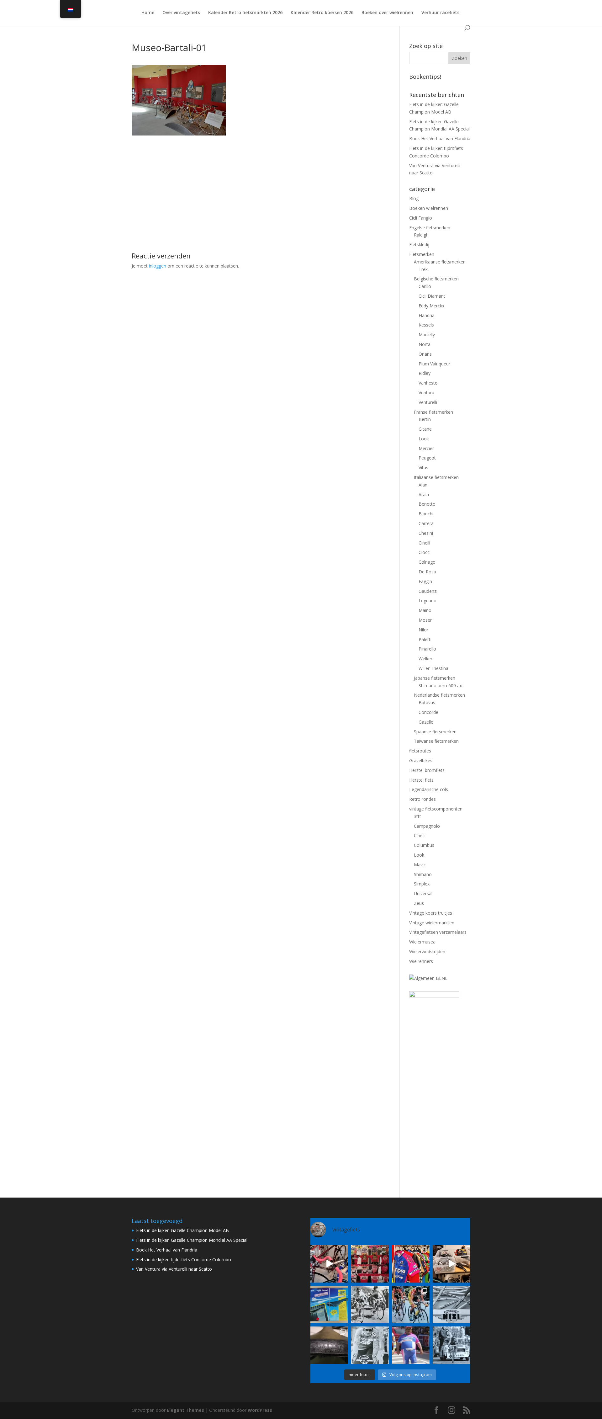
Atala (424, 494)
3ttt (417, 816)
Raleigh (421, 235)
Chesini (426, 533)
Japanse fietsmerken (434, 678)
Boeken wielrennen (428, 208)
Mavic (420, 865)
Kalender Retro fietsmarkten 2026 (245, 12)
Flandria (427, 315)
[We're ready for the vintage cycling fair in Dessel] (451, 1264)
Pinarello (427, 649)
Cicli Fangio (420, 218)
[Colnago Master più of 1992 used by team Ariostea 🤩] (411, 1304)
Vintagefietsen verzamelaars (438, 932)
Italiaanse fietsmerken (436, 477)
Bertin (425, 419)
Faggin (425, 581)
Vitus (423, 467)
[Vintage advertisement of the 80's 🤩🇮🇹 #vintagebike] (451, 1304)
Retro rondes (422, 799)
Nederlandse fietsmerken (439, 695)
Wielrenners (421, 961)
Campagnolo (427, 826)
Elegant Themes (185, 1410)
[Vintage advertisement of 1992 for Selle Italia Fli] (329, 1304)
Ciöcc (424, 552)
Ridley (424, 373)
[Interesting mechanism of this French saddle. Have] (329, 1345)
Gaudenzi (428, 591)
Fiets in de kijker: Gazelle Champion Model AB (182, 1230)
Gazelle (426, 722)
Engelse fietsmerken (429, 228)
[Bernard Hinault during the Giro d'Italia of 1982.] (370, 1304)
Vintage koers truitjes (430, 913)
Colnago (427, 562)
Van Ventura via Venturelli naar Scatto (174, 1269)
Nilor (423, 630)
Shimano (423, 874)
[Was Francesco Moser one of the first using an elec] (370, 1345)
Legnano (427, 600)
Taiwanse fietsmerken (436, 741)
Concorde (428, 712)
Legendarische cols (428, 789)
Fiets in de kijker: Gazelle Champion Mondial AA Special (191, 1240)
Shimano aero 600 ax (440, 685)
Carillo (425, 286)
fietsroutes (420, 751)
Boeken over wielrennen (387, 12)
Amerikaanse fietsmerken (440, 262)
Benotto (427, 504)
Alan (423, 485)
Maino (425, 610)
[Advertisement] (256, 179)
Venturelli (428, 402)
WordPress (260, 1410)
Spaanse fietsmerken (435, 732)
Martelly (427, 334)
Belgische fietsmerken (436, 279)
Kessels (426, 325)
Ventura (426, 393)
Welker (425, 659)
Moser (425, 620)
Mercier (426, 448)
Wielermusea (422, 942)
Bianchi (426, 514)
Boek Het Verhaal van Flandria (439, 138)
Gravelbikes (420, 760)
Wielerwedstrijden (427, 951)
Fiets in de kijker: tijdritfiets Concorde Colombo (183, 1259)
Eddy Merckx (431, 306)
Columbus (424, 845)
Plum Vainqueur (434, 364)
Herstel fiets (421, 780)
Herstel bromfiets (427, 770)
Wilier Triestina (433, 668)
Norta (424, 344)
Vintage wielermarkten (431, 923)
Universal (423, 893)
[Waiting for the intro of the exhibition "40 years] (370, 1264)
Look (424, 439)
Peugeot (427, 458)
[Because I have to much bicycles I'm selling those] (329, 1264)
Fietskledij (419, 244)
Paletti (425, 639)
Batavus (427, 702)
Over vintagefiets (181, 12)
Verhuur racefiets (440, 12)
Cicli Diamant (432, 296)
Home (147, 12)
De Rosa (427, 572)
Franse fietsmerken (433, 412)
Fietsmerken (421, 254)
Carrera (426, 523)
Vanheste (428, 383)
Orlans (425, 354)
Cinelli (424, 543)
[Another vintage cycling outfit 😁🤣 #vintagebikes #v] (411, 1345)
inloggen (157, 266)
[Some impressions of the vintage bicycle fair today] (411, 1264)
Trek (423, 269)
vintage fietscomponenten (435, 809)
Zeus (419, 903)
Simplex (422, 884)
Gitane (425, 429)
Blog (414, 198)
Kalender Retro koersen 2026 (322, 12)
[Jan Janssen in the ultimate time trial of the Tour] (451, 1345)
